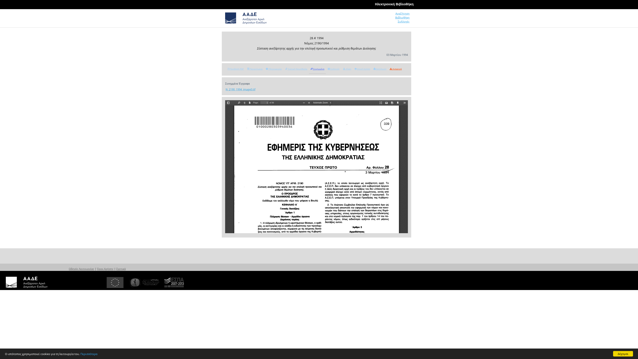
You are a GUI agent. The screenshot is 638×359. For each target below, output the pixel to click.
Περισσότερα (88, 354)
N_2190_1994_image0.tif (240, 89)
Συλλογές (404, 21)
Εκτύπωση (381, 68)
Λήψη (348, 68)
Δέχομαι (623, 354)
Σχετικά (121, 269)
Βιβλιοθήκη (402, 17)
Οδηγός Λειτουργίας (81, 269)
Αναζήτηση (402, 13)
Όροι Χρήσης (105, 269)
